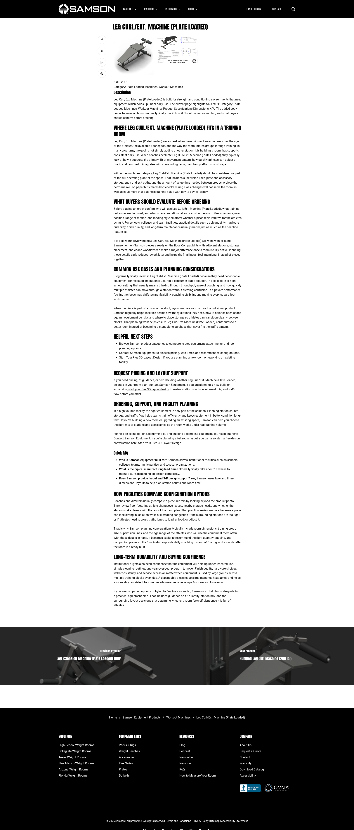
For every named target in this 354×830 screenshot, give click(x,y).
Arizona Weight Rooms (73, 769)
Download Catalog (252, 769)
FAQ (182, 769)
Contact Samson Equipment (137, 353)
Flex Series (126, 763)
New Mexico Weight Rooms (76, 763)
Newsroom (186, 763)
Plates (123, 769)
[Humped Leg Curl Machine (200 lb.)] (265, 656)
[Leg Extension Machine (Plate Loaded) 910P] (88, 656)
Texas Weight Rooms (72, 757)
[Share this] (102, 40)
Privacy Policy (201, 820)
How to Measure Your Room (197, 775)
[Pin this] (102, 73)
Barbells (124, 775)
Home (113, 717)
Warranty (245, 763)
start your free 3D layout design (148, 389)
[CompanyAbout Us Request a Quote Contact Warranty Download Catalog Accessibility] (251, 790)
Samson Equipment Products (142, 717)
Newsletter (186, 757)
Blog (182, 745)
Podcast (184, 751)
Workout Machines (171, 87)
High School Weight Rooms (76, 745)
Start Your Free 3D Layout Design (140, 357)
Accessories (126, 757)
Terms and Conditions (178, 820)
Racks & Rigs (127, 745)
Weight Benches (129, 751)
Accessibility (248, 775)
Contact (245, 757)
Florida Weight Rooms (73, 775)
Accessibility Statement (234, 820)
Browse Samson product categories (142, 343)
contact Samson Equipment (167, 385)
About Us (245, 745)
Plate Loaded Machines (142, 87)
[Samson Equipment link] (87, 9)
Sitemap (215, 820)
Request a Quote (250, 751)
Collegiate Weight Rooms (75, 751)
